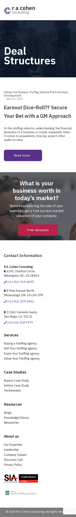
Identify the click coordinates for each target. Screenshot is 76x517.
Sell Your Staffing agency (20, 348)
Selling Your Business (16, 92)
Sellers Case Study (16, 385)
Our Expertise (13, 444)
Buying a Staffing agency (20, 343)
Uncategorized (12, 95)
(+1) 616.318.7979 (19, 322)
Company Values (15, 455)
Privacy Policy (13, 464)
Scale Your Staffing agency (21, 353)
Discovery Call (13, 460)
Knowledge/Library (16, 417)
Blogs (8, 412)
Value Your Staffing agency (22, 358)
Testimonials (12, 390)
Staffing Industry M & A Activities (48, 92)
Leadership (11, 449)
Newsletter (11, 422)
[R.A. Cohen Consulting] (19, 10)
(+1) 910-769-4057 (20, 282)
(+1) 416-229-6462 (20, 301)
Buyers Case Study (16, 380)
